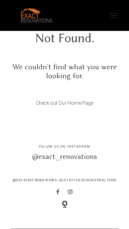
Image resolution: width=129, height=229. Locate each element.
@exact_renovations (64, 156)
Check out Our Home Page (64, 103)
